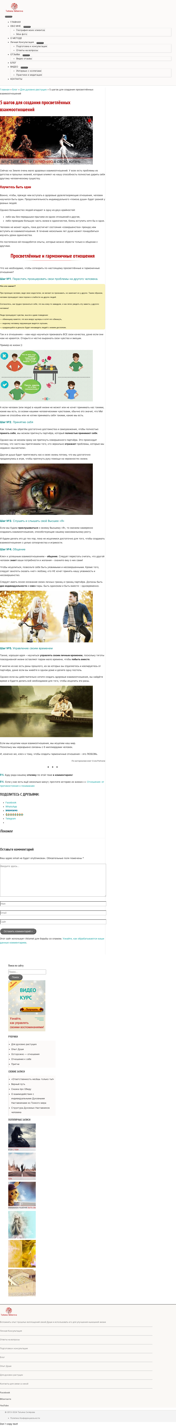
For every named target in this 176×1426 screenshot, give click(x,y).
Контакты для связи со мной (14, 1383)
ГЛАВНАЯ (15, 22)
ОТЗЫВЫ (15, 54)
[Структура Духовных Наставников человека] (22, 1266)
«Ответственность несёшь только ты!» (32, 1079)
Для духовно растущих (33, 89)
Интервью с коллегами (28, 70)
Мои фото (21, 34)
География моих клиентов (30, 30)
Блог (15, 89)
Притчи (15, 1064)
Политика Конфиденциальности (25, 1418)
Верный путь (18, 1084)
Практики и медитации (29, 74)
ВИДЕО (14, 66)
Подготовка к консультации (31, 46)
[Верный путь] (22, 1179)
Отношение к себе (21, 1059)
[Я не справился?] (22, 1295)
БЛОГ (13, 62)
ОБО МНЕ (15, 26)
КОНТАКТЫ (16, 79)
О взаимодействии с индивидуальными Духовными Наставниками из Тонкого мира (28, 1098)
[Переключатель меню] (27, 27)
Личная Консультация (22, 42)
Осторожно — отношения (25, 1054)
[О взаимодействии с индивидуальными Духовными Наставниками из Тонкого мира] (22, 1237)
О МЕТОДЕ (16, 38)
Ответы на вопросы (27, 50)
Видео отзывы (24, 58)
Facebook (5, 1392)
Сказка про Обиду (21, 1089)
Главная (5, 89)
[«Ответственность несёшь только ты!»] (22, 1150)
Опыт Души (17, 1049)
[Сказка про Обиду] (22, 1208)
